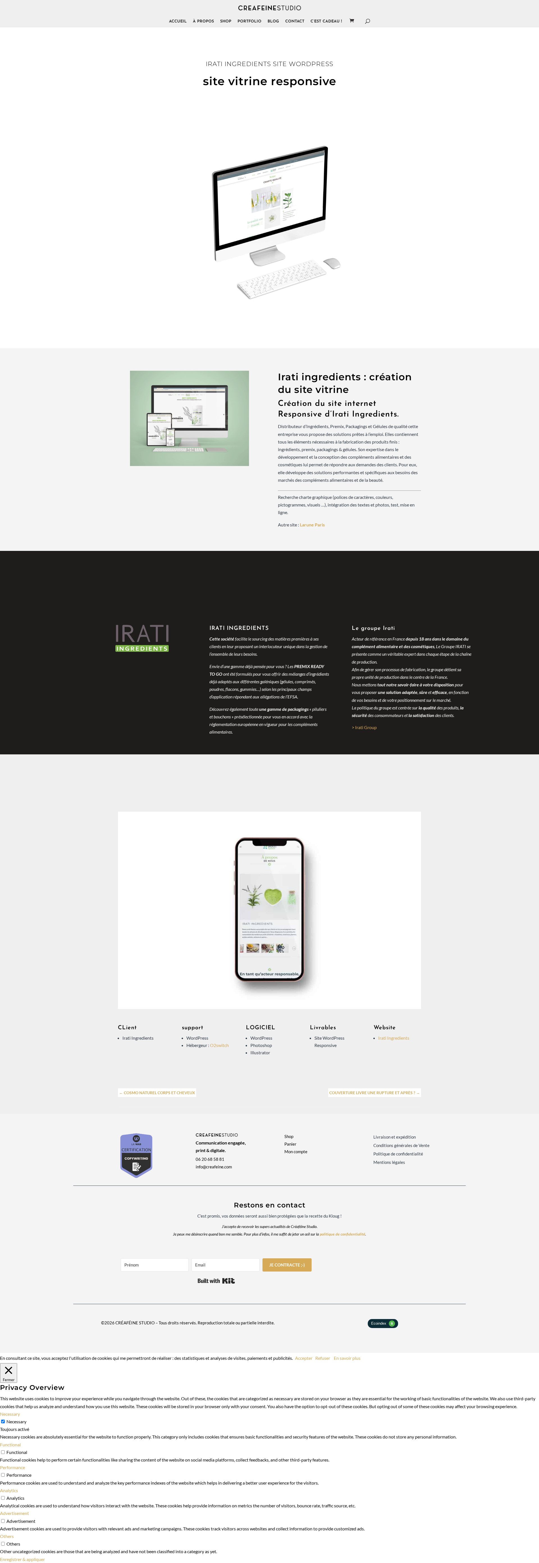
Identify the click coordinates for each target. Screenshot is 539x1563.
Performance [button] (12, 1467)
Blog (273, 22)
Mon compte (295, 1151)
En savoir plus (347, 1358)
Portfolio (249, 22)
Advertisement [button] (14, 1513)
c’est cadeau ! (326, 22)
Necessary (16, 1421)
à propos (203, 22)
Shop (225, 22)
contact (294, 22)
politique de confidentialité (342, 1234)
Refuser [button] (322, 1358)
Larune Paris (312, 524)
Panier (290, 1143)
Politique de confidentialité (398, 1154)
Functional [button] (10, 1444)
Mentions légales (389, 1162)
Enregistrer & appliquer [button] (22, 1559)
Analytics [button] (9, 1490)
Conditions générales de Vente (401, 1145)
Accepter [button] (303, 1358)
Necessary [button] (10, 1414)
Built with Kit (216, 1281)
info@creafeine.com (214, 1166)
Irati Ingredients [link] (393, 1038)
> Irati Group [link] (364, 727)
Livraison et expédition (394, 1137)
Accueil (178, 22)
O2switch (219, 1045)
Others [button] (7, 1536)
